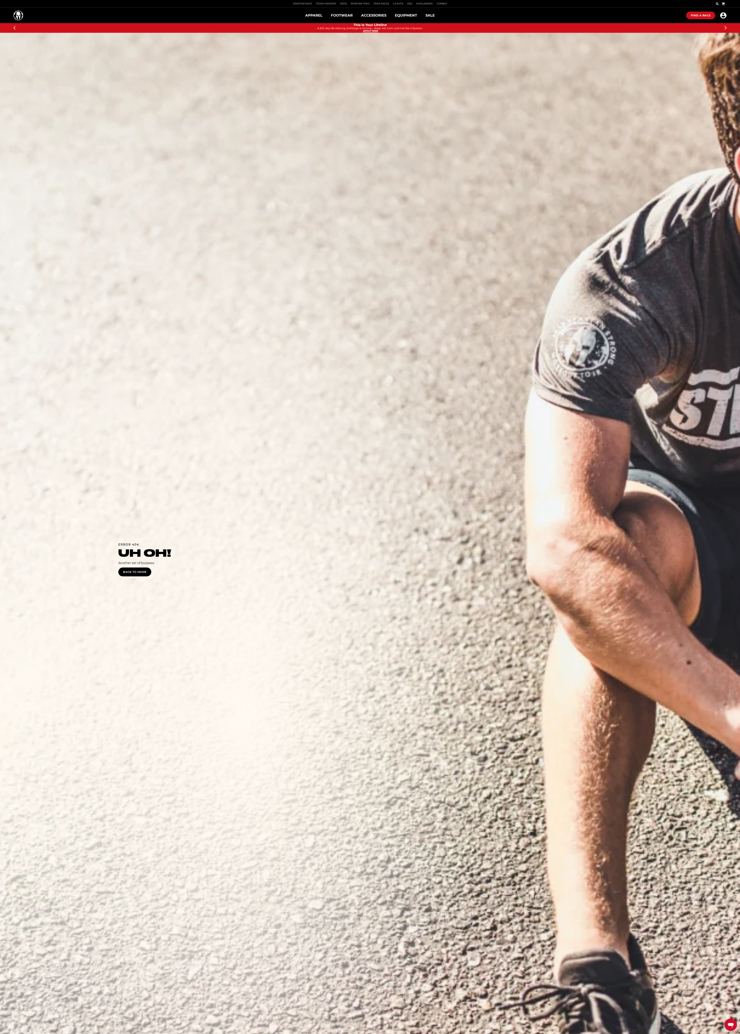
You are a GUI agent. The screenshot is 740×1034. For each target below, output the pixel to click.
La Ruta (398, 3)
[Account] (723, 15)
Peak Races (381, 3)
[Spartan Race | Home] (18, 15)
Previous (14, 28)
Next (725, 28)
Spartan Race (302, 3)
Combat (441, 3)
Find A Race (701, 15)
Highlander (424, 3)
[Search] (717, 3)
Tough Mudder (326, 3)
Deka (343, 3)
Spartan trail (360, 3)
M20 (409, 3)
